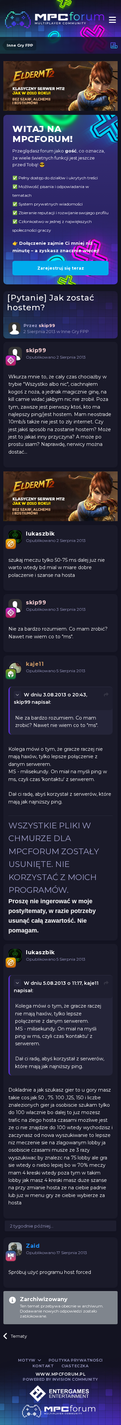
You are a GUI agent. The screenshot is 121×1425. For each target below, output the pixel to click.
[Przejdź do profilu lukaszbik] (15, 537)
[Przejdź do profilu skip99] (14, 328)
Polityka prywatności (76, 1360)
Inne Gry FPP (75, 331)
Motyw (27, 1360)
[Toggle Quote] (18, 694)
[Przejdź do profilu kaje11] (15, 667)
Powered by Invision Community (60, 1379)
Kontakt (43, 1366)
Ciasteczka (75, 1366)
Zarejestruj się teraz (60, 268)
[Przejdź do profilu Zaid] (15, 1249)
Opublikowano (56, 357)
